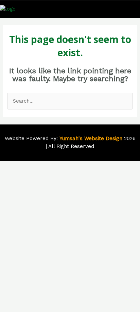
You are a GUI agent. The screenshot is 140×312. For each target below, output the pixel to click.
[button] (132, 9)
